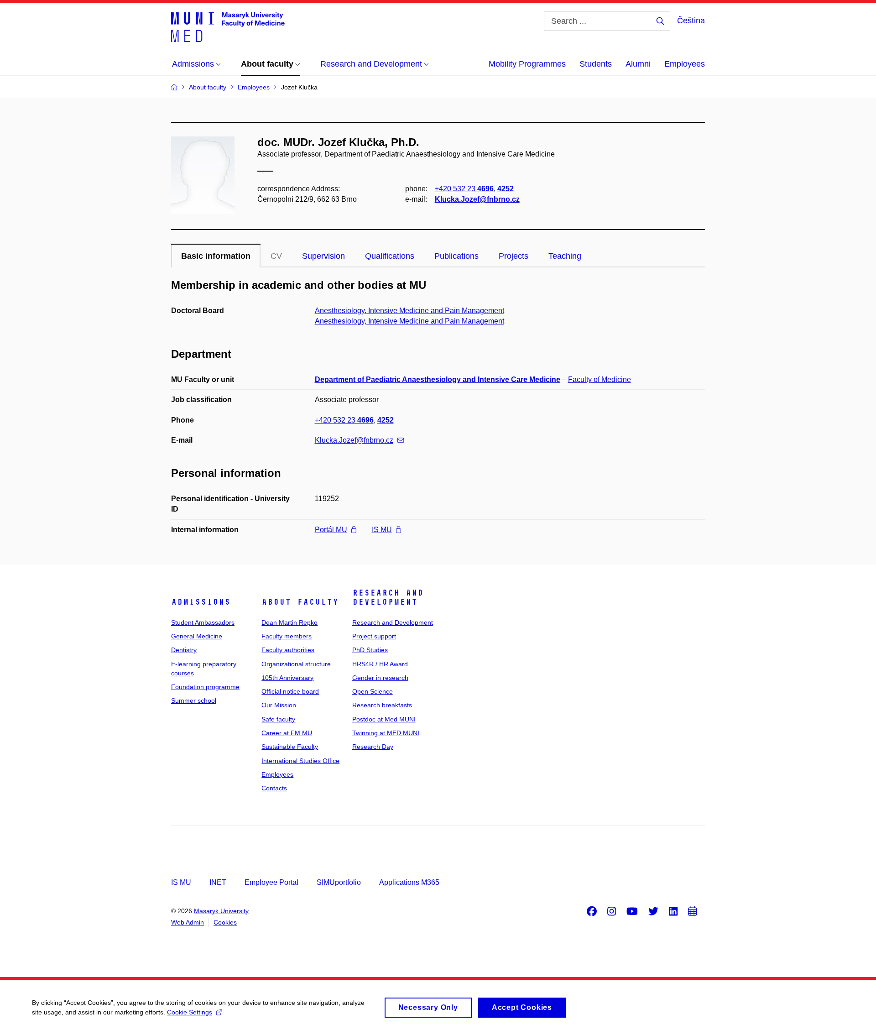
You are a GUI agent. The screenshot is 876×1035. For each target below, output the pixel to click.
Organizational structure (296, 664)
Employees (684, 63)
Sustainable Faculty (289, 746)
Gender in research (380, 677)
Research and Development (387, 597)
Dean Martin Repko (289, 622)
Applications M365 (409, 882)
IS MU (382, 529)
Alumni (638, 63)
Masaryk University (221, 911)
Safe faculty (278, 719)
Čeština (691, 20)
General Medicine (196, 636)
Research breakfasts (382, 705)
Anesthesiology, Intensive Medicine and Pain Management (409, 310)
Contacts (274, 788)
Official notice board (290, 691)
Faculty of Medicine (599, 379)
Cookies (225, 922)
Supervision (323, 256)
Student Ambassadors (203, 622)
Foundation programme (205, 686)
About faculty (300, 602)
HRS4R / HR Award (380, 664)
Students (595, 63)
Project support (374, 636)
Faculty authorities (287, 649)
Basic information (215, 256)
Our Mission (278, 705)
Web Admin (187, 922)
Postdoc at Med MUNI (384, 719)
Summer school (193, 700)
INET (217, 882)
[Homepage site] (228, 26)
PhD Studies (370, 649)
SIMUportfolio (339, 882)
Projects (513, 256)
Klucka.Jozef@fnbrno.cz (477, 199)
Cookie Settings (189, 1012)
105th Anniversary (287, 677)
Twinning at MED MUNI (385, 733)
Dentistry (184, 649)
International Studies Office (300, 760)
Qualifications (389, 256)
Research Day (372, 746)
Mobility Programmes (527, 63)
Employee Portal (271, 882)
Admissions (200, 602)
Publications (456, 256)
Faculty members (286, 636)
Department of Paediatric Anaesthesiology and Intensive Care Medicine (437, 379)
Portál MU (331, 529)
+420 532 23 (464, 189)
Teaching (564, 256)
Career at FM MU (286, 733)
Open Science (372, 691)
